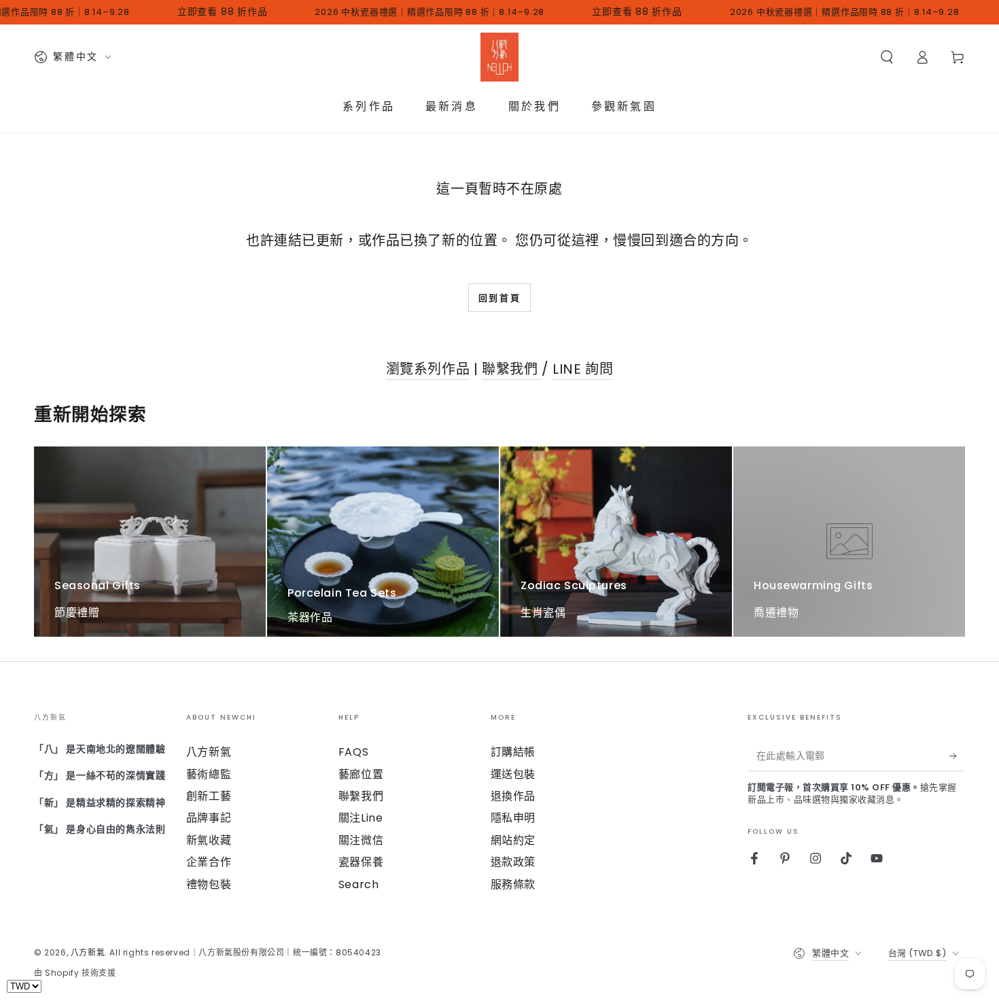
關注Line (360, 818)
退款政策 (513, 862)
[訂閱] (957, 756)
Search (358, 884)
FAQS (353, 752)
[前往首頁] (499, 57)
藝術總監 (208, 774)
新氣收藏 (208, 840)
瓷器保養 (360, 862)
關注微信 (360, 840)
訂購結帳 (513, 752)
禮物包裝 (208, 884)
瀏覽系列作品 (428, 369)
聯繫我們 (512, 369)
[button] (887, 57)
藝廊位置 (360, 774)
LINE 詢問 (583, 369)
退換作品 (513, 796)
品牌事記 (208, 818)
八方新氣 (208, 752)
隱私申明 (513, 818)
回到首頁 (499, 298)
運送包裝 (513, 774)
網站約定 (513, 840)
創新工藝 (208, 796)
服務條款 (513, 884)
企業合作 (208, 862)
